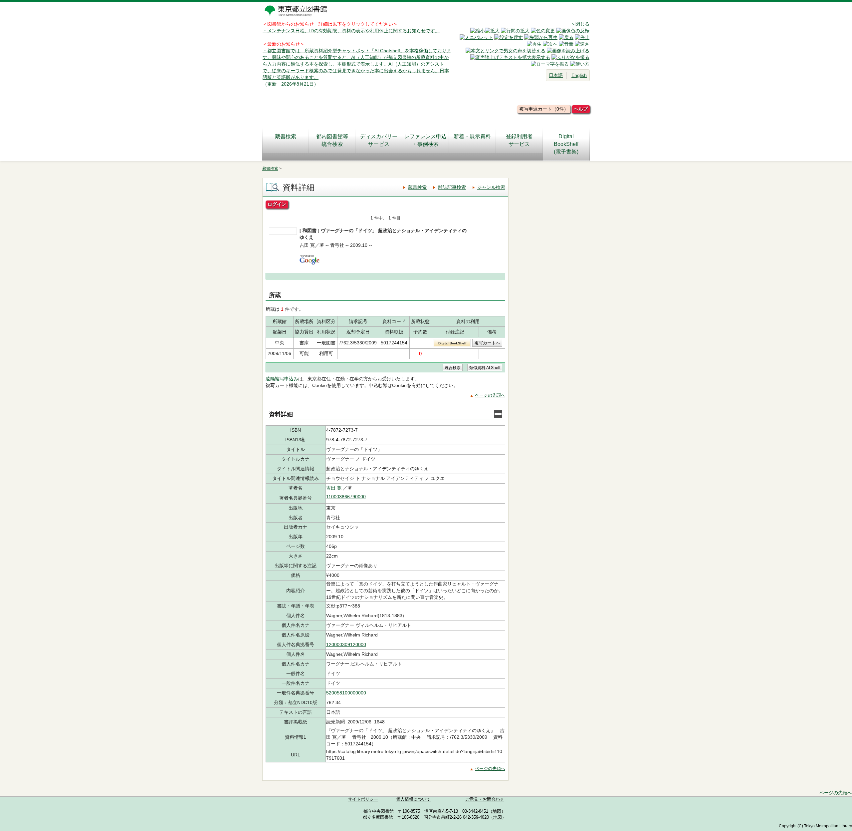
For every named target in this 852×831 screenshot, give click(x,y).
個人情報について (413, 799)
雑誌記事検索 (452, 187)
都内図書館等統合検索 (332, 140)
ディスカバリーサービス (378, 140)
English (579, 75)
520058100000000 (346, 692)
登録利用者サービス (519, 140)
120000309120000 (346, 644)
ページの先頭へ (490, 395)
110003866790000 (346, 496)
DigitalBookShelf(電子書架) (566, 144)
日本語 (556, 75)
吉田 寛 (333, 488)
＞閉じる (580, 24)
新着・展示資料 (472, 136)
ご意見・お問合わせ (484, 799)
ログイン (277, 204)
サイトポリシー (363, 799)
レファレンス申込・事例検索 (425, 140)
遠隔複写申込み (282, 378)
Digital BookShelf (452, 343)
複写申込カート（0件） (543, 109)
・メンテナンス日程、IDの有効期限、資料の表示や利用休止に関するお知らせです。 (351, 30)
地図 (497, 811)
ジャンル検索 (491, 187)
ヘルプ (581, 109)
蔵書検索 (285, 136)
